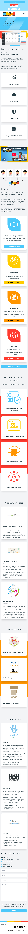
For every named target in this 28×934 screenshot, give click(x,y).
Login (14, 2)
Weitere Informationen (18, 906)
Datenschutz (18, 930)
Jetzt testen (14, 5)
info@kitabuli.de (6, 864)
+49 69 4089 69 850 (7, 862)
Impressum (10, 930)
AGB (24, 930)
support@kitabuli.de (7, 866)
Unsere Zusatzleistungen (14, 366)
